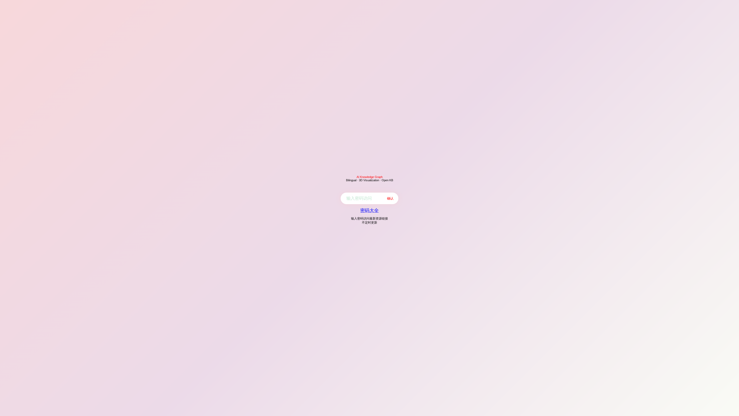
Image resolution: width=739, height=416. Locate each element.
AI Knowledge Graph (370, 177)
